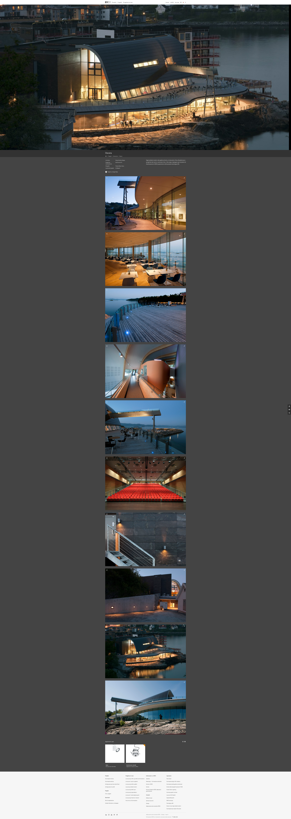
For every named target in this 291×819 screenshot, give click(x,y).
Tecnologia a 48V (170, 803)
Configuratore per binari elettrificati (112, 784)
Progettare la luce (127, 2)
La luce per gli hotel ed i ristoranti (132, 797)
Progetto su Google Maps (113, 172)
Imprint (166, 814)
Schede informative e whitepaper (111, 803)
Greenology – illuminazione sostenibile (153, 781)
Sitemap (162, 814)
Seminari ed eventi (149, 800)
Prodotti (114, 2)
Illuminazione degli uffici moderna (173, 781)
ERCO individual (170, 800)
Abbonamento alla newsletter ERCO (153, 806)
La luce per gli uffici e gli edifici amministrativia (135, 778)
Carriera (147, 787)
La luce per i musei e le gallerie (132, 781)
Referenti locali (149, 798)
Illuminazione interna (109, 778)
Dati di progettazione (109, 800)
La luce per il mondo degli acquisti (132, 795)
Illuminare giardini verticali (172, 792)
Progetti (120, 2)
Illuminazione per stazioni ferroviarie (174, 808)
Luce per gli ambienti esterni (131, 787)
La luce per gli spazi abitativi (131, 792)
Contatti (167, 2)
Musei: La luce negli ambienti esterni (174, 806)
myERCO (172, 2)
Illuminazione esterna (109, 781)
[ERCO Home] (108, 2)
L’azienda (148, 778)
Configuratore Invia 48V (110, 787)
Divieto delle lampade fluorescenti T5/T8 (175, 787)
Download (177, 2)
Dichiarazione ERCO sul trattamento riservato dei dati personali (158, 817)
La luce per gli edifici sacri (131, 789)
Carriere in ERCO (149, 784)
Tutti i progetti (108, 793)
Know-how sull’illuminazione (131, 800)
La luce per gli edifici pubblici (131, 784)
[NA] (183, 2)
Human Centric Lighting (171, 789)
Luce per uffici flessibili (171, 795)
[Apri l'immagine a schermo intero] (145, 204)
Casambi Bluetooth (170, 797)
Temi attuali (169, 778)
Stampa (147, 803)
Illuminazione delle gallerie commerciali (174, 784)
